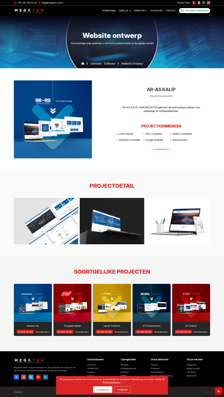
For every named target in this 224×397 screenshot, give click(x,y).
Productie (155, 368)
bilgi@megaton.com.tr (52, 2)
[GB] (208, 2)
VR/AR (123, 376)
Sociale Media (157, 372)
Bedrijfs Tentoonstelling (161, 376)
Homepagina (109, 10)
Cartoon (154, 365)
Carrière (90, 372)
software (110, 63)
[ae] (203, 2)
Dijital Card (191, 376)
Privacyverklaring (111, 382)
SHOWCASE (156, 10)
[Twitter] (30, 377)
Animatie (124, 365)
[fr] (198, 2)
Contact (170, 10)
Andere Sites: (184, 2)
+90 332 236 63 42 (27, 2)
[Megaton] (44, 361)
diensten (95, 63)
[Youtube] (38, 377)
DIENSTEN (139, 10)
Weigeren (122, 389)
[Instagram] (23, 377)
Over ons (91, 365)
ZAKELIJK (124, 10)
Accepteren (102, 389)
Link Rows (191, 372)
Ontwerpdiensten (128, 368)
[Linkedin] (45, 377)
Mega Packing (193, 368)
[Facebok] (16, 377)
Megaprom (192, 365)
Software (125, 372)
